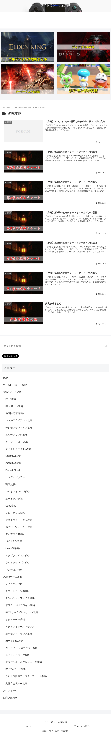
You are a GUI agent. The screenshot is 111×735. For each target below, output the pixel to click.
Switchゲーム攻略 (12, 576)
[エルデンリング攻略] (27, 47)
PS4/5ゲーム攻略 (12, 392)
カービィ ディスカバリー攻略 (21, 648)
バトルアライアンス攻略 (18, 420)
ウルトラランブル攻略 (17, 562)
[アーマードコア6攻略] (27, 79)
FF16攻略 (10, 399)
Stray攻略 (10, 505)
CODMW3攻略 (13, 463)
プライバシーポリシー (82, 726)
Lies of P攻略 (12, 548)
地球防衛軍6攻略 (14, 413)
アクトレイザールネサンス (20, 626)
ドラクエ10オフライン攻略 (20, 605)
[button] (106, 346)
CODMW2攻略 (13, 456)
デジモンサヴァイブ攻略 (18, 427)
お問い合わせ (10, 697)
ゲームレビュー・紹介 (15, 385)
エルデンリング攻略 (16, 434)
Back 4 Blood (12, 470)
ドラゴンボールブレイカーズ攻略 (23, 662)
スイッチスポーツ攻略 (17, 655)
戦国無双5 (11, 484)
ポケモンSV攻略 (14, 640)
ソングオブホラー (15, 477)
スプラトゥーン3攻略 (17, 591)
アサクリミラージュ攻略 (18, 520)
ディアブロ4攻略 (14, 534)
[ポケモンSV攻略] (83, 79)
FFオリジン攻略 (14, 406)
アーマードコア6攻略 (17, 441)
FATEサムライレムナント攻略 (21, 612)
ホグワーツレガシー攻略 (18, 527)
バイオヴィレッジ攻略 (17, 491)
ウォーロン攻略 (13, 569)
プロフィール (10, 690)
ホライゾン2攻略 (14, 498)
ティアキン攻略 (13, 584)
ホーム (29, 726)
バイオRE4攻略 (13, 541)
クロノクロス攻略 (15, 512)
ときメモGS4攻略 (15, 619)
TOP (5, 377)
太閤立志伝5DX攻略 (16, 683)
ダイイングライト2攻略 (18, 449)
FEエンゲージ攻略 (15, 669)
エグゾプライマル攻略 (17, 555)
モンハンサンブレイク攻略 (20, 598)
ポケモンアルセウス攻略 (18, 633)
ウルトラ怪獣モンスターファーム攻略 (26, 676)
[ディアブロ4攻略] (83, 47)
